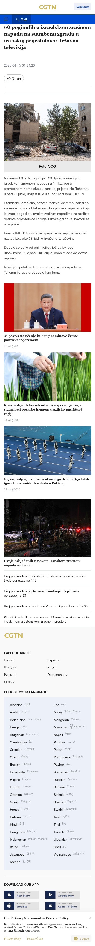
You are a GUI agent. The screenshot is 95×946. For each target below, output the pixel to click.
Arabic (19, 711)
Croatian (22, 749)
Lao (60, 704)
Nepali (62, 734)
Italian (19, 846)
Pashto (62, 764)
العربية (52, 667)
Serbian (65, 786)
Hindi (17, 823)
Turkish (64, 831)
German (21, 794)
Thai (60, 823)
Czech (19, 756)
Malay (67, 711)
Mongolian (67, 719)
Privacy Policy (12, 938)
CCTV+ (9, 682)
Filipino (20, 779)
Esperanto (24, 771)
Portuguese (69, 756)
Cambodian (21, 741)
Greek (20, 801)
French (21, 786)
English (9, 660)
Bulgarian (24, 734)
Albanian (20, 704)
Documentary (57, 674)
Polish (62, 749)
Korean (20, 861)
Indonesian (28, 839)
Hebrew (20, 816)
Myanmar (69, 726)
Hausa (19, 809)
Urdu (61, 846)
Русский (9, 674)
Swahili (65, 809)
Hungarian (23, 831)
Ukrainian (68, 839)
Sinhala (64, 794)
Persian (64, 741)
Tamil (61, 816)
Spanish (65, 801)
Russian (65, 779)
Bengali (18, 726)
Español (53, 660)
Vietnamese (69, 853)
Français (10, 667)
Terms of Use (35, 938)
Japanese (22, 853)
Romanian (67, 771)
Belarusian (25, 719)
